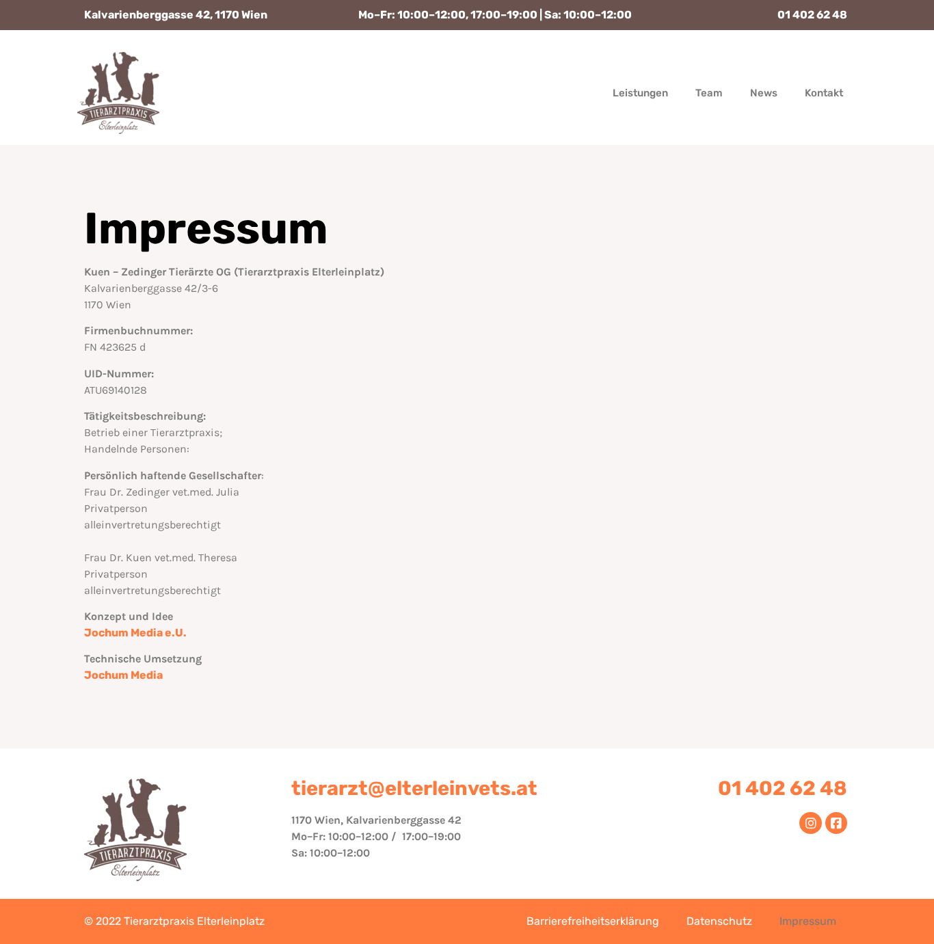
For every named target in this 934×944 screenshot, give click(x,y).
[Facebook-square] (836, 823)
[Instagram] (810, 823)
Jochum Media (123, 675)
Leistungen (640, 93)
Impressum (807, 921)
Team (709, 93)
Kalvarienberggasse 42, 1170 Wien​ (175, 14)
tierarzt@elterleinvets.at (414, 788)
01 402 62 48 (812, 14)
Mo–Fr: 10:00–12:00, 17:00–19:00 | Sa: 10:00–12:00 (495, 14)
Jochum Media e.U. (135, 632)
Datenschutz (719, 921)
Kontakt (824, 93)
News (763, 93)
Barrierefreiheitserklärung (592, 921)
